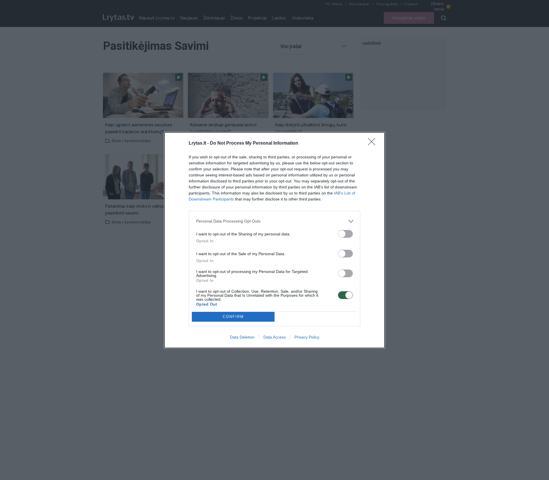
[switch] (345, 234)
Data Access (274, 337)
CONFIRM (233, 316)
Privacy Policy (307, 337)
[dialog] (274, 240)
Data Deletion (242, 337)
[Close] (373, 143)
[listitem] (274, 221)
